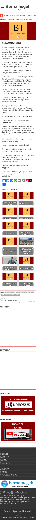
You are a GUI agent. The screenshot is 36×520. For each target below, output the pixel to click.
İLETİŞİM (3, 460)
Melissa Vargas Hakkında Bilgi (10, 294)
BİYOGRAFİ (11, 19)
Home (4, 19)
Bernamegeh (18, 6)
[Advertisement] (18, 327)
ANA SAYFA (4, 469)
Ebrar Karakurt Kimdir (10, 299)
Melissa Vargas (10, 292)
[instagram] (21, 515)
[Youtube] (19, 515)
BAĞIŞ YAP (4, 457)
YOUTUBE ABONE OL (8, 475)
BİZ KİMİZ (4, 454)
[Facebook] (15, 515)
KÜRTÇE (3, 472)
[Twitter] (17, 515)
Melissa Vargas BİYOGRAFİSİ (25, 292)
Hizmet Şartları (5, 463)
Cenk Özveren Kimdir (25, 302)
